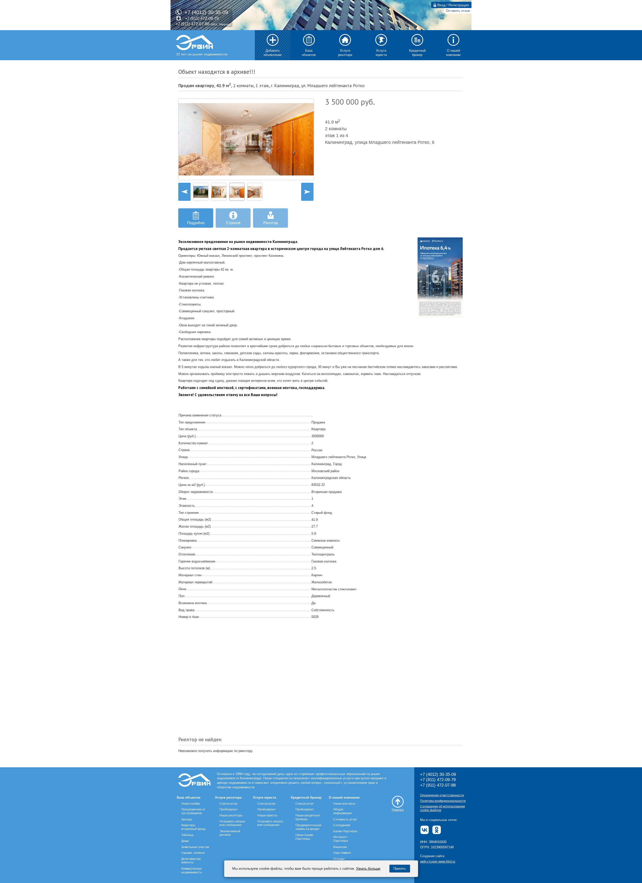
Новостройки (190, 803)
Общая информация (342, 811)
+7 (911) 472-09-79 (202, 18)
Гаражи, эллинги (193, 853)
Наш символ (342, 853)
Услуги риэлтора (228, 797)
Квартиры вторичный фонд (193, 827)
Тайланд (187, 835)
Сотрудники (341, 825)
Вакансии (340, 847)
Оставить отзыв (458, 11)
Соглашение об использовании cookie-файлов (442, 808)
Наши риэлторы (231, 815)
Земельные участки (195, 847)
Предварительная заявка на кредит (308, 827)
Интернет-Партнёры (340, 839)
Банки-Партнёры (345, 831)
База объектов (188, 797)
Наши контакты (344, 803)
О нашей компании (344, 797)
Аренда (186, 819)
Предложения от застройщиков (193, 811)
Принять (399, 868)
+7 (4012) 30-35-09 (206, 12)
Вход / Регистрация (452, 5)
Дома (185, 841)
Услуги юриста (264, 797)
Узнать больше (368, 868)
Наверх (398, 810)
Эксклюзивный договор (229, 833)
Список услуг (228, 803)
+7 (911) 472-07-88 (192, 24)
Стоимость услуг (345, 819)
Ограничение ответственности (442, 795)
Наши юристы (267, 815)
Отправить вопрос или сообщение (232, 823)
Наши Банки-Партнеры (304, 837)
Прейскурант (228, 809)
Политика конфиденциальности (443, 801)
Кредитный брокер (306, 797)
